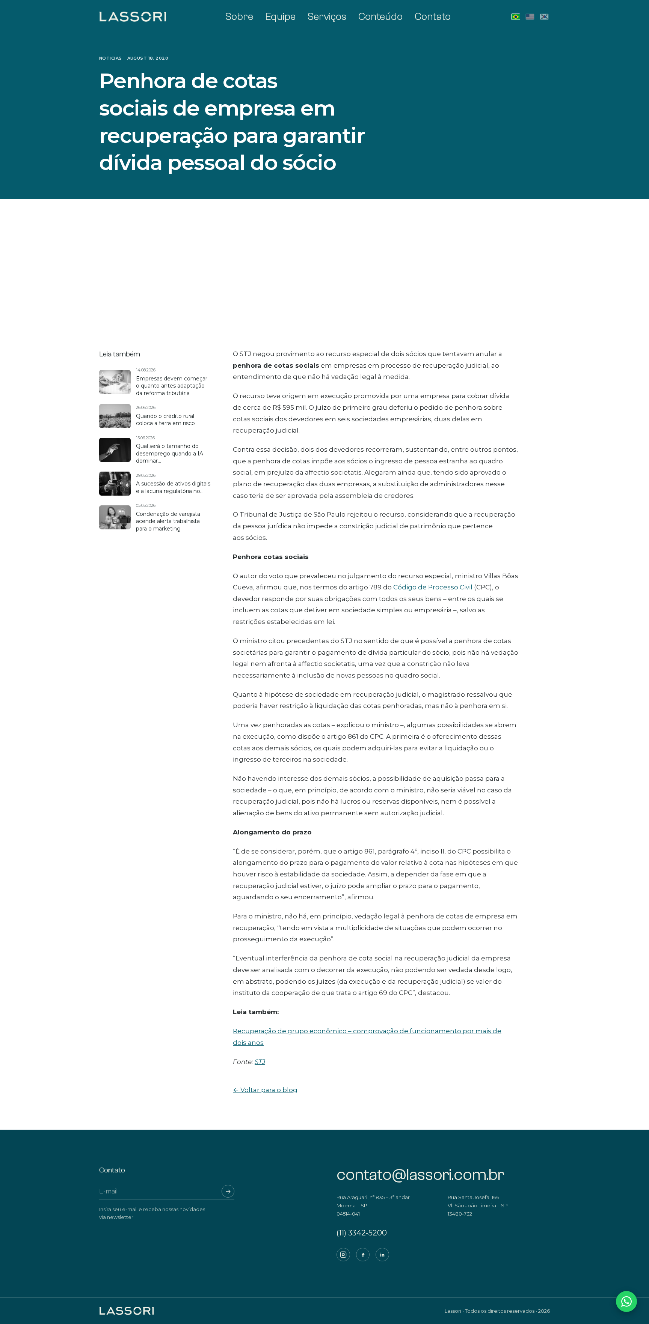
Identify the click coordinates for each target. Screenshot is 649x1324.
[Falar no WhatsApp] (626, 1301)
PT (515, 16)
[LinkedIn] (382, 1254)
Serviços (327, 17)
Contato (433, 17)
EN (530, 16)
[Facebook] (363, 1254)
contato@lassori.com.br (420, 1175)
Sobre (239, 17)
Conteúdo (380, 17)
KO (544, 16)
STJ (260, 1062)
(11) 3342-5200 (362, 1232)
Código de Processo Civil (432, 587)
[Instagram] (343, 1254)
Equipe (280, 17)
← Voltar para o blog (265, 1090)
